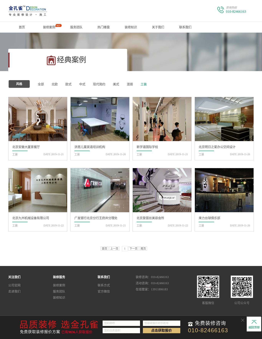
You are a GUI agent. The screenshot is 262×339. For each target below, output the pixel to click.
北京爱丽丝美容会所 (150, 218)
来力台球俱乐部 (209, 218)
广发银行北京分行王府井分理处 (95, 218)
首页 (22, 27)
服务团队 (76, 27)
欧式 (68, 84)
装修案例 (49, 27)
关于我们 (158, 27)
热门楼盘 (103, 27)
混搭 (130, 84)
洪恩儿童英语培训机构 (89, 147)
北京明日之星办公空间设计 (217, 147)
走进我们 (14, 291)
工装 (144, 84)
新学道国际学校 (147, 147)
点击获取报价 (161, 330)
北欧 (55, 84)
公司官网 (14, 285)
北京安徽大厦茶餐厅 (26, 147)
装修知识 (131, 27)
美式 (116, 84)
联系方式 (104, 285)
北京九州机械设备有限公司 (30, 218)
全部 (41, 84)
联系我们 (185, 27)
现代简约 (99, 84)
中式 (82, 84)
